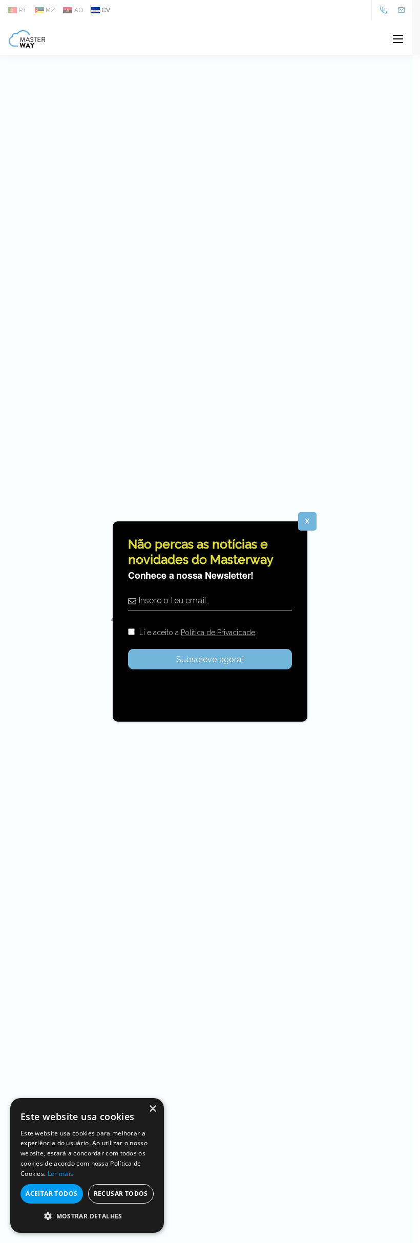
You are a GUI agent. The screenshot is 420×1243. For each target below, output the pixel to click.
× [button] (152, 1109)
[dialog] (87, 1165)
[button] (87, 1216)
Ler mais (60, 1173)
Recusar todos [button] (121, 1193)
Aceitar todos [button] (51, 1193)
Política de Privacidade (218, 632)
